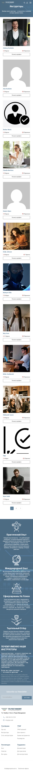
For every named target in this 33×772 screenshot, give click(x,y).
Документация (21, 748)
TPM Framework (21, 729)
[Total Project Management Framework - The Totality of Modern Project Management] (7, 3)
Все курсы (4, 754)
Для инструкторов (22, 754)
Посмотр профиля (16, 54)
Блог (2, 748)
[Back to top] (16, 762)
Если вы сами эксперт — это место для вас (10, 671)
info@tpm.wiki (9, 720)
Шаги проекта (21, 732)
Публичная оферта (23, 768)
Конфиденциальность (10, 768)
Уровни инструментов (23, 735)
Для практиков (21, 751)
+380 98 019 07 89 (11, 717)
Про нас (3, 729)
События (3, 751)
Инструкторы (5, 732)
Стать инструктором (7, 735)
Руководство (21, 738)
